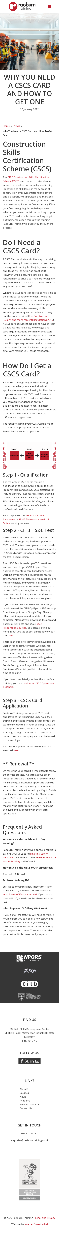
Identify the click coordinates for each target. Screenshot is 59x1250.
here (10, 635)
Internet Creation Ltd (36, 1224)
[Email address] (37, 1061)
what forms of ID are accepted (20, 894)
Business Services (29, 1104)
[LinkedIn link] (32, 1061)
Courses (24, 1092)
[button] (49, 6)
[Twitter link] (27, 1061)
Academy (25, 1100)
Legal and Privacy (45, 1217)
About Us (25, 1089)
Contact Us (26, 1108)
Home (6, 126)
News (17, 126)
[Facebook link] (22, 1061)
